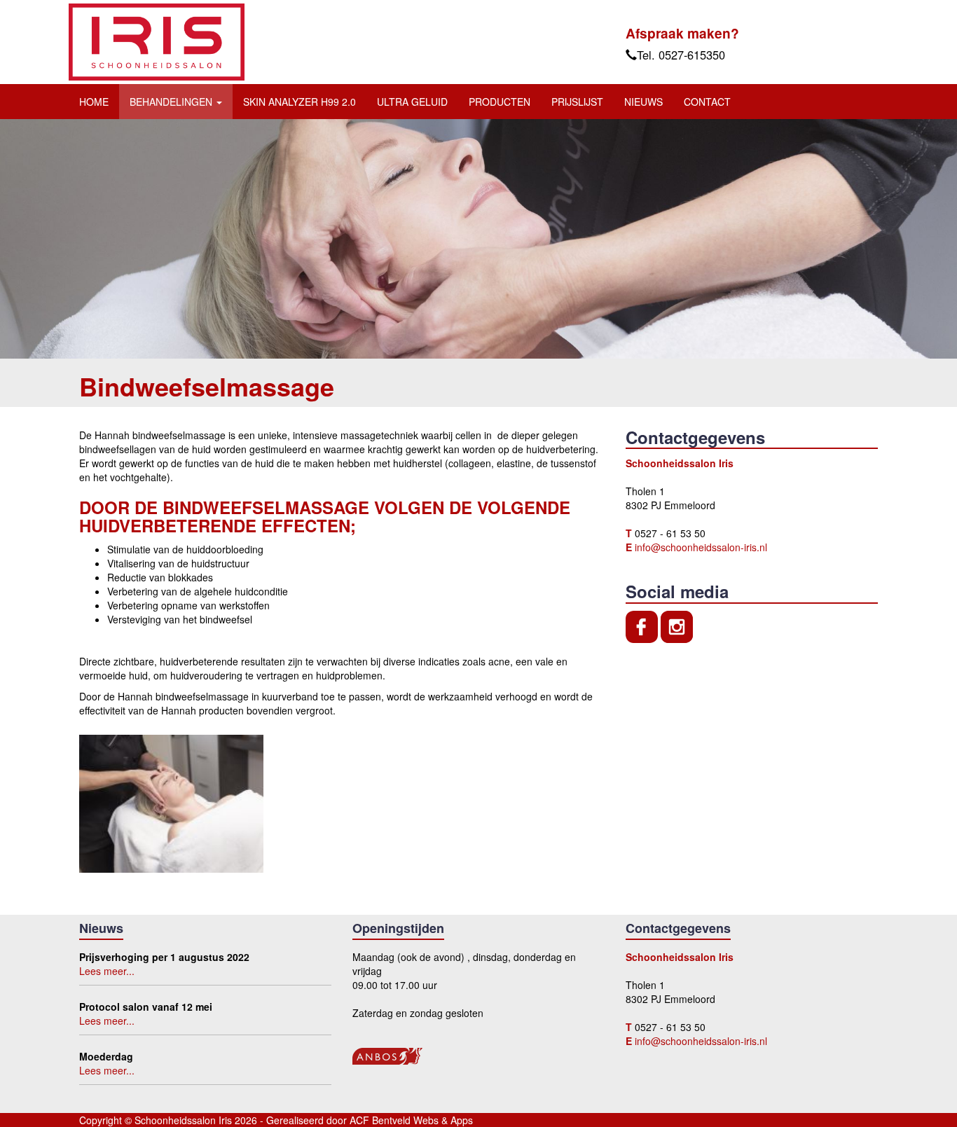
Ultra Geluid (412, 102)
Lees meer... (107, 971)
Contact (707, 102)
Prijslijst (577, 102)
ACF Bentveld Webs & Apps (411, 1120)
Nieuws (643, 102)
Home (94, 102)
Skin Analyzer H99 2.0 (299, 102)
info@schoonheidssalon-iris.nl (701, 547)
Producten (499, 102)
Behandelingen (172, 102)
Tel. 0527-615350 (681, 54)
